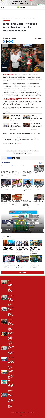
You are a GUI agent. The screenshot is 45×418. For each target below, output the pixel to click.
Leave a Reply (22, 272)
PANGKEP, (5, 74)
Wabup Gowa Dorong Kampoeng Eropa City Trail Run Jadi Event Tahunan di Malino (11, 362)
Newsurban (7, 38)
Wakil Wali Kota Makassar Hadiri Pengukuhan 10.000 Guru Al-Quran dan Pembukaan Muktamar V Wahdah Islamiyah (11, 399)
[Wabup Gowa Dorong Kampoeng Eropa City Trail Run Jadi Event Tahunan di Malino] (4, 359)
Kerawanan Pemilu (23, 150)
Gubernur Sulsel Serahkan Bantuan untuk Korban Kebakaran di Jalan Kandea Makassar (9, 264)
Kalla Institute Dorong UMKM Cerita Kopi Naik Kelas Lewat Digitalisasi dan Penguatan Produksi (11, 286)
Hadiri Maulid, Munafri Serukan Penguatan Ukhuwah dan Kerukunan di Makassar (11, 299)
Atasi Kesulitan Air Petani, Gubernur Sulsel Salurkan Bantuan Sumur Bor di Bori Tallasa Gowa (22, 249)
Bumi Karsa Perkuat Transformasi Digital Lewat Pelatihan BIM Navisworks (11, 373)
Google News (18, 143)
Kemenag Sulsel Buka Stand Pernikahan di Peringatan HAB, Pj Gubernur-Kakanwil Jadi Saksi (21, 98)
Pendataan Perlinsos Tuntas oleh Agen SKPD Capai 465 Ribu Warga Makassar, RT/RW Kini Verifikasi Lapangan (35, 249)
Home (4, 18)
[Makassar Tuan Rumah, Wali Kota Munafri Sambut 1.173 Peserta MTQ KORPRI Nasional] (26, 125)
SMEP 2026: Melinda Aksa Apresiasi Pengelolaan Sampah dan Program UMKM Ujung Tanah (21, 264)
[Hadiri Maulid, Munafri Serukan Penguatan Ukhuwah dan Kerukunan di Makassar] (26, 117)
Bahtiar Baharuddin (12, 150)
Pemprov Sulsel (34, 150)
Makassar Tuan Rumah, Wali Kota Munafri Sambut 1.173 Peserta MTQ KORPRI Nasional (11, 324)
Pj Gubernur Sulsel (19, 153)
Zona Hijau (28, 153)
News (7, 18)
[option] (22, 221)
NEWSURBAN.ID (10, 74)
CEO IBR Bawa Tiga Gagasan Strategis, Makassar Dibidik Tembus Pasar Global (11, 311)
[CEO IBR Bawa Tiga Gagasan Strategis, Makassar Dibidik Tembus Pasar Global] (6, 125)
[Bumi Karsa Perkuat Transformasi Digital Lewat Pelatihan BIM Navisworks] (4, 372)
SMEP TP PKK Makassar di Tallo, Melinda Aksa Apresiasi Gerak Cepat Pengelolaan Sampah (35, 264)
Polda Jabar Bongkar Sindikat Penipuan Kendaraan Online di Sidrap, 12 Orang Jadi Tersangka (10, 337)
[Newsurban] (22, 7)
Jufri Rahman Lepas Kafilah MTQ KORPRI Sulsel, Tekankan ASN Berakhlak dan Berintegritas (8, 249)
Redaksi (22, 414)
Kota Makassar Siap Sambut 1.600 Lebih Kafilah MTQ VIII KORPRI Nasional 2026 (22, 222)
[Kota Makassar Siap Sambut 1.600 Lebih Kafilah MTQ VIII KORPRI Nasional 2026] (4, 382)
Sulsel (8, 20)
